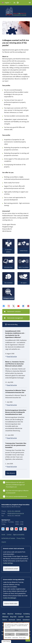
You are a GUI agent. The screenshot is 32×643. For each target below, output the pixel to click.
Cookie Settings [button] (8, 563)
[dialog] (16, 631)
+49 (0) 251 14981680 (13, 511)
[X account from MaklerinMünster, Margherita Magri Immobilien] (13, 306)
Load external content (11, 569)
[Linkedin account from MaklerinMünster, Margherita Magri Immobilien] (23, 306)
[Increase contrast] (17, 2)
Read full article (12, 356)
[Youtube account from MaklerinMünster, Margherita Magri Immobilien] (18, 306)
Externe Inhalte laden (10, 603)
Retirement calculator (14, 311)
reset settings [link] (8, 637)
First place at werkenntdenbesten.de (16, 496)
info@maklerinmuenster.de (15, 513)
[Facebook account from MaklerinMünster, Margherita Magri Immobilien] (3, 306)
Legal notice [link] (15, 637)
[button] (6, 3)
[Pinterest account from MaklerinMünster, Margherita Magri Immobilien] (28, 306)
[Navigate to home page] (16, 11)
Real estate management (15, 318)
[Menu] (30, 2)
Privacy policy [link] (22, 637)
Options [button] (16, 630)
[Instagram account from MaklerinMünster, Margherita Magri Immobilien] (8, 306)
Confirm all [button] (22, 634)
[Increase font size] (14, 2)
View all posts (11, 473)
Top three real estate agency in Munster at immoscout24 (17, 492)
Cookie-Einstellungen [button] (9, 598)
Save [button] (9, 634)
